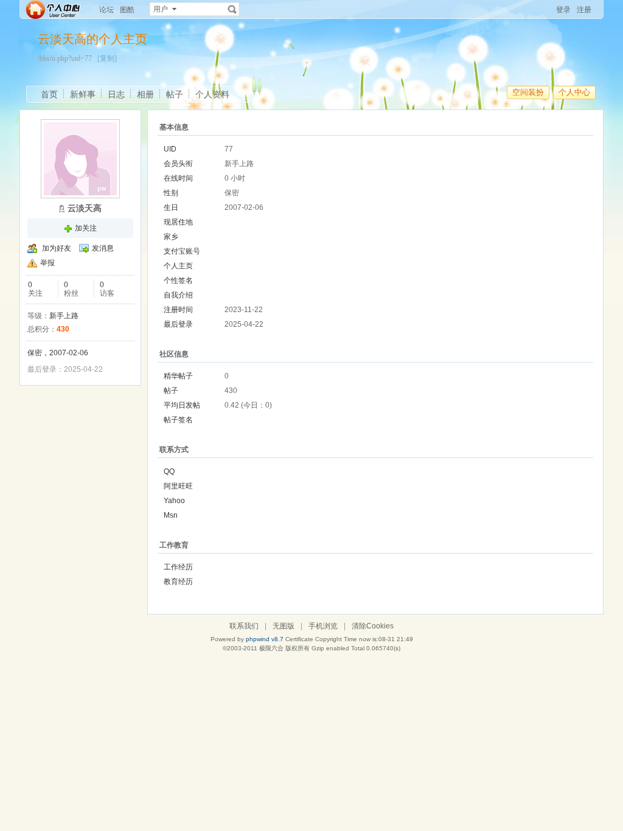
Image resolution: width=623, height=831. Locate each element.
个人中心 (574, 92)
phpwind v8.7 (265, 639)
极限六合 (271, 648)
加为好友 (56, 248)
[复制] (107, 58)
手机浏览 (323, 626)
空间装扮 (528, 92)
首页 (49, 94)
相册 (145, 94)
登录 (563, 9)
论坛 (106, 9)
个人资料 (212, 94)
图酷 (127, 9)
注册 (584, 9)
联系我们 (244, 626)
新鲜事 (83, 94)
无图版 (283, 626)
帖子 (174, 94)
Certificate (299, 639)
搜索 (232, 9)
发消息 (103, 248)
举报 (47, 263)
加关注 (86, 228)
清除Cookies (373, 626)
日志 (116, 94)
